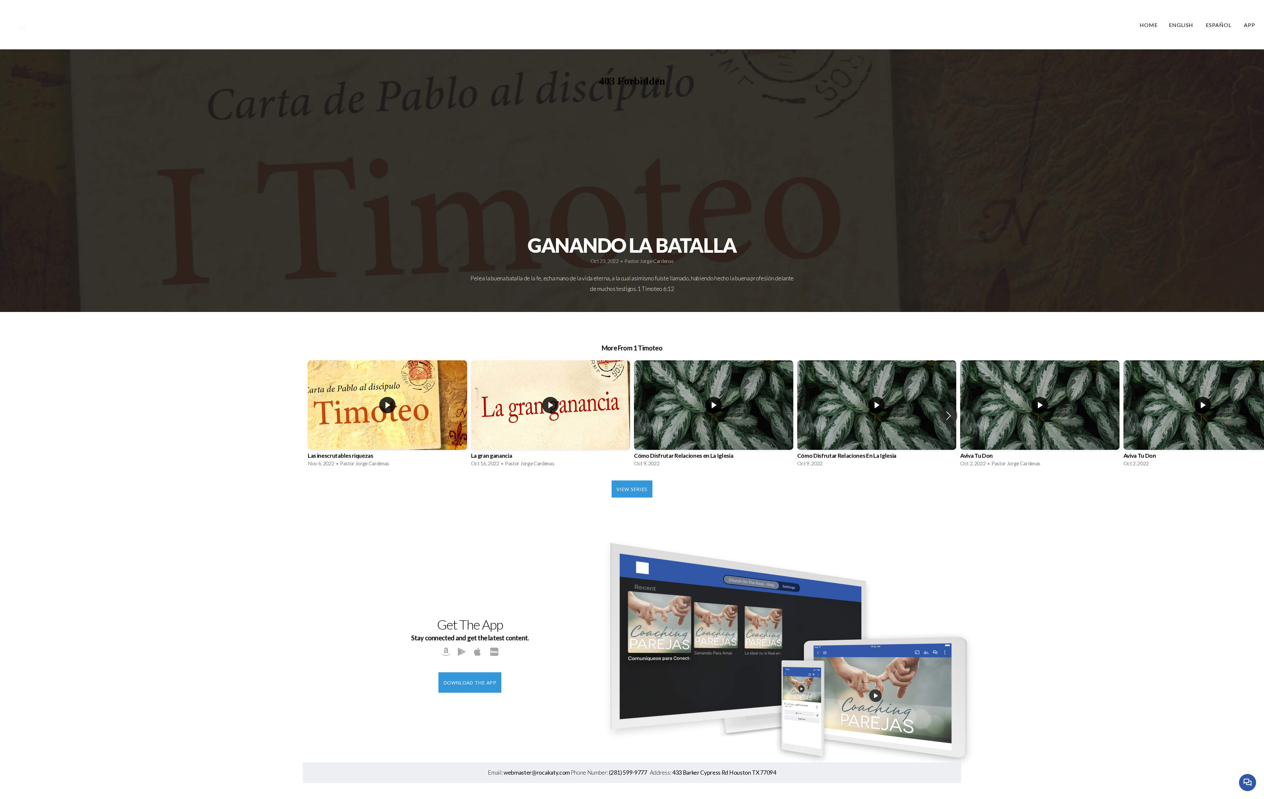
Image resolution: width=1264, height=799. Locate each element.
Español (1219, 25)
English (1182, 25)
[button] (948, 415)
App (1249, 25)
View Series (632, 489)
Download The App (469, 682)
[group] (387, 415)
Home (1149, 25)
